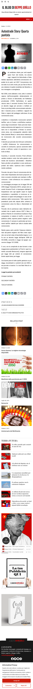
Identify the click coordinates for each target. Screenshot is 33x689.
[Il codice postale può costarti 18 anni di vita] (5, 447)
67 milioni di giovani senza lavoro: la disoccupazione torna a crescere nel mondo (21, 494)
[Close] (31, 663)
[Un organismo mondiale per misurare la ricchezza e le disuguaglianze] (5, 475)
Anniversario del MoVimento (10, 431)
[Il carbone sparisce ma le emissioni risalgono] (5, 484)
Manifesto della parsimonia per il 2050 (14, 379)
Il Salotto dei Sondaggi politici (12, 313)
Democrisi (4, 403)
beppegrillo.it (5, 38)
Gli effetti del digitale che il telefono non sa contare (21, 464)
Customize (8, 685)
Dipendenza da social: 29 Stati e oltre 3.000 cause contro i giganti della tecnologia (22, 503)
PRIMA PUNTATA (6, 276)
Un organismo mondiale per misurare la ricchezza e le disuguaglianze (21, 475)
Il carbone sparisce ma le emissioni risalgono (20, 483)
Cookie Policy (26, 676)
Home (3, 26)
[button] (3, 1)
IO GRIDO (8, 26)
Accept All (16, 680)
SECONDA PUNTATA (7, 280)
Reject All (23, 685)
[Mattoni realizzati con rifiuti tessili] (5, 456)
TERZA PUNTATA (6, 285)
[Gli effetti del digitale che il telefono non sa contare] (5, 466)
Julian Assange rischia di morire (12, 305)
